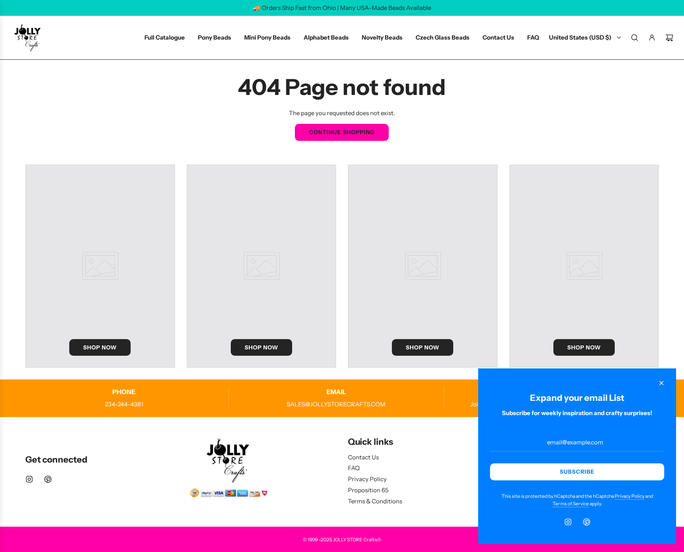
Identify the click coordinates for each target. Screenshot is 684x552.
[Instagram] (29, 479)
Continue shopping (342, 132)
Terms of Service (571, 503)
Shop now (100, 347)
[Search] (634, 37)
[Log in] (652, 37)
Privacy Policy (629, 496)
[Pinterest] (48, 479)
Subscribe (577, 471)
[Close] (661, 383)
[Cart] (669, 37)
